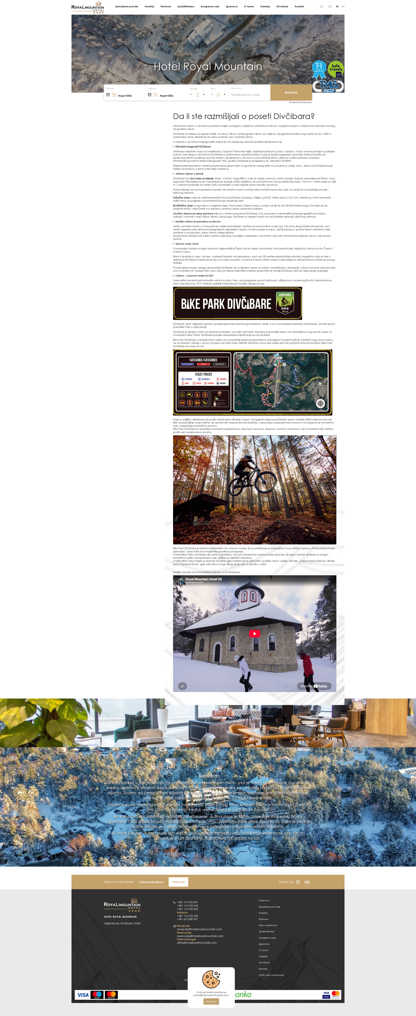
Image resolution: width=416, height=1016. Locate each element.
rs (337, 6)
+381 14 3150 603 (187, 909)
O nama (249, 6)
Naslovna (264, 900)
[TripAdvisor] (329, 6)
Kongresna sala (210, 6)
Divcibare (282, 6)
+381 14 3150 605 (187, 915)
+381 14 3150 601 (187, 902)
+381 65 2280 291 (187, 919)
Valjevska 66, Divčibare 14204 (122, 923)
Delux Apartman (268, 925)
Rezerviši (291, 92)
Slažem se (211, 1001)
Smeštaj (149, 6)
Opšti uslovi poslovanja (271, 974)
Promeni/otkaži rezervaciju (300, 102)
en (343, 6)
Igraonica (232, 6)
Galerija (265, 6)
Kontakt (299, 6)
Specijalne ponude (126, 6)
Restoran (166, 6)
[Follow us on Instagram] (321, 6)
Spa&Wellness (186, 6)
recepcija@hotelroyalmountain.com (199, 929)
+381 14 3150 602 (187, 905)
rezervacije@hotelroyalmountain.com (200, 936)
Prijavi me (178, 882)
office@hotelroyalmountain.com (197, 942)
